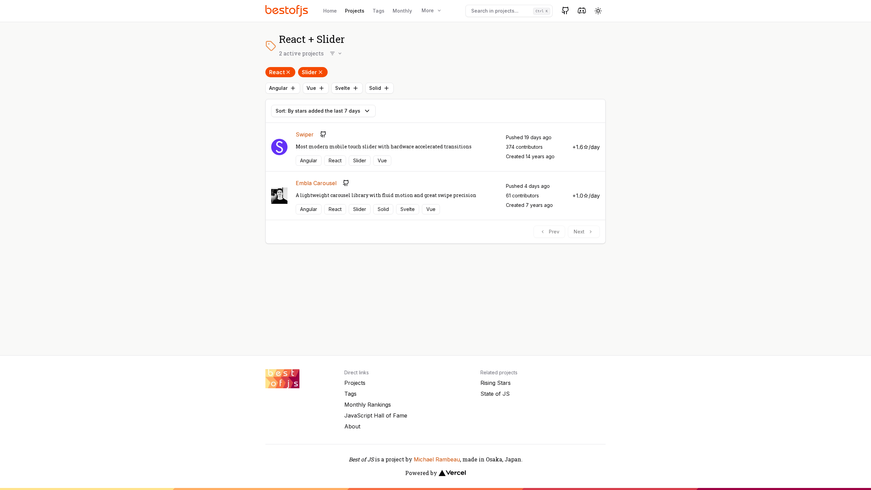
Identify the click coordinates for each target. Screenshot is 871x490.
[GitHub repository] (323, 134)
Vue (311, 88)
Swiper (305, 134)
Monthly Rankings (367, 404)
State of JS (495, 393)
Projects (354, 11)
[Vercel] (452, 473)
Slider (309, 72)
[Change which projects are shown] (336, 53)
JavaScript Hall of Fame (375, 415)
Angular (278, 88)
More (428, 10)
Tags (378, 11)
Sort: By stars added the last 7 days (318, 111)
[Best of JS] (287, 10)
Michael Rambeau (437, 459)
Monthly (402, 11)
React (277, 72)
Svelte (342, 88)
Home (330, 11)
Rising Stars (495, 382)
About (352, 426)
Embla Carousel (316, 183)
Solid (375, 88)
